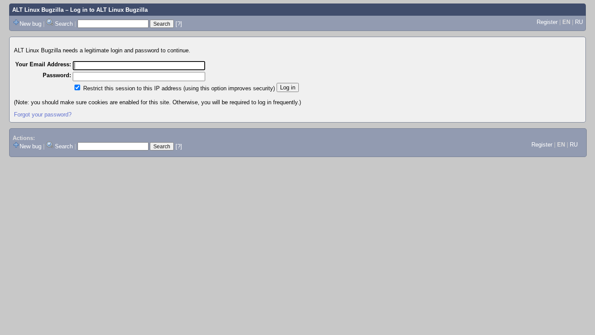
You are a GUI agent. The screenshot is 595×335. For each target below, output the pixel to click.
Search (64, 24)
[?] (179, 24)
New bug (30, 24)
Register (547, 22)
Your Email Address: (43, 64)
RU (579, 22)
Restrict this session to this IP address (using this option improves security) (179, 88)
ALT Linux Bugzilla (38, 10)
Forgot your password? (42, 114)
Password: (57, 75)
